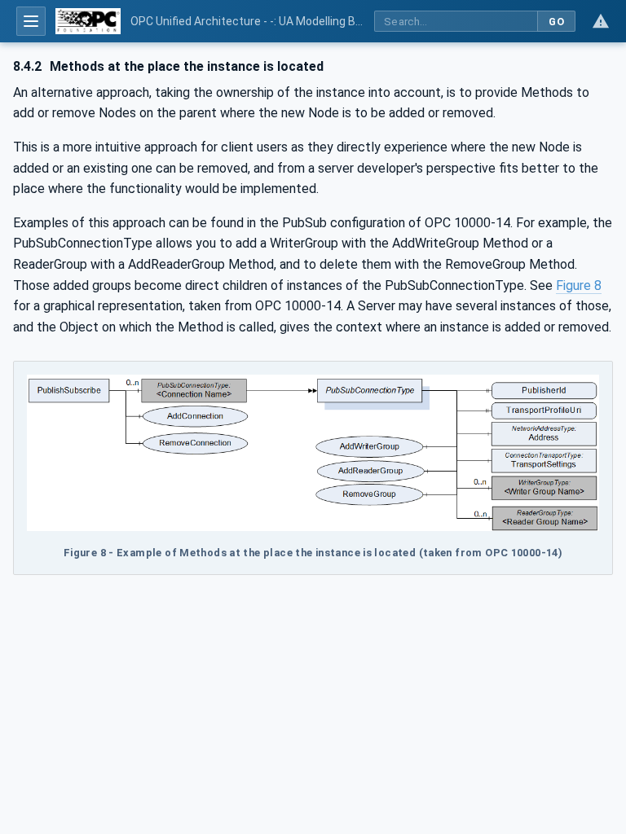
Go (556, 21)
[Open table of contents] (31, 21)
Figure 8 (579, 285)
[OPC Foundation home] (88, 21)
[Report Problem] (601, 21)
